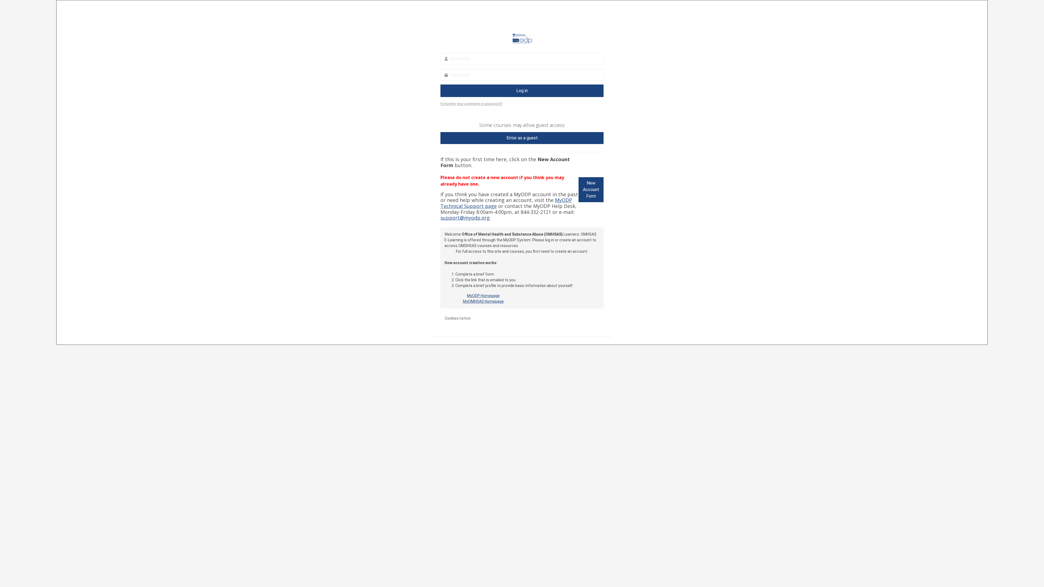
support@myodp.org (465, 217)
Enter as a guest (522, 137)
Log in (522, 90)
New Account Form (591, 189)
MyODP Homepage (483, 296)
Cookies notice (458, 318)
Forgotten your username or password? (471, 104)
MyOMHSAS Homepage (483, 301)
